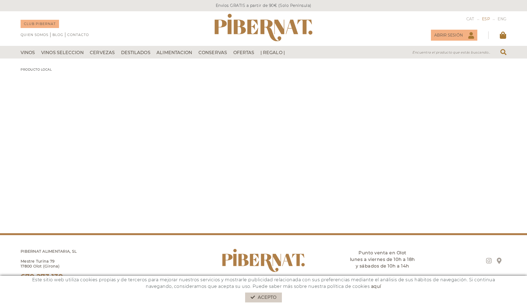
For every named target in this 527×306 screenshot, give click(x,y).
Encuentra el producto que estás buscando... (451, 52)
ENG (502, 18)
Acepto (267, 297)
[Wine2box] (263, 27)
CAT (470, 18)
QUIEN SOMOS (34, 35)
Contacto (78, 35)
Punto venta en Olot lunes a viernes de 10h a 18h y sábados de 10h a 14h (382, 259)
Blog (57, 35)
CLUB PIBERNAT (40, 24)
